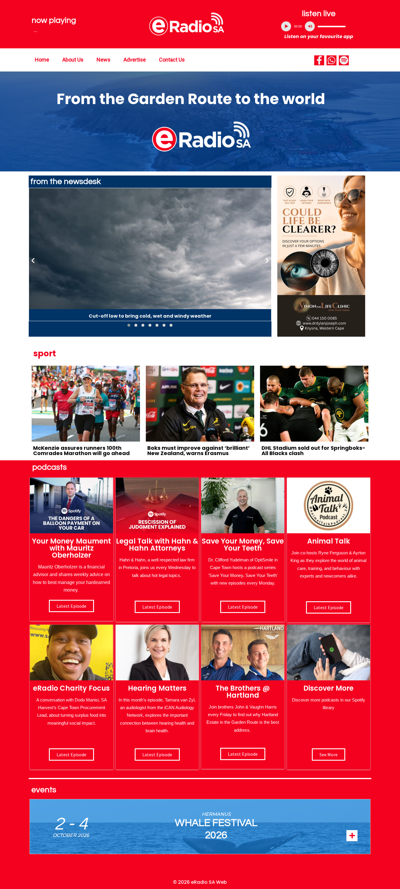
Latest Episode (243, 607)
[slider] (331, 26)
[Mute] (310, 26)
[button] (128, 325)
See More (328, 754)
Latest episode (71, 606)
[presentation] (33, 260)
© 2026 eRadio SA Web (200, 882)
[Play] (286, 26)
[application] (319, 26)
